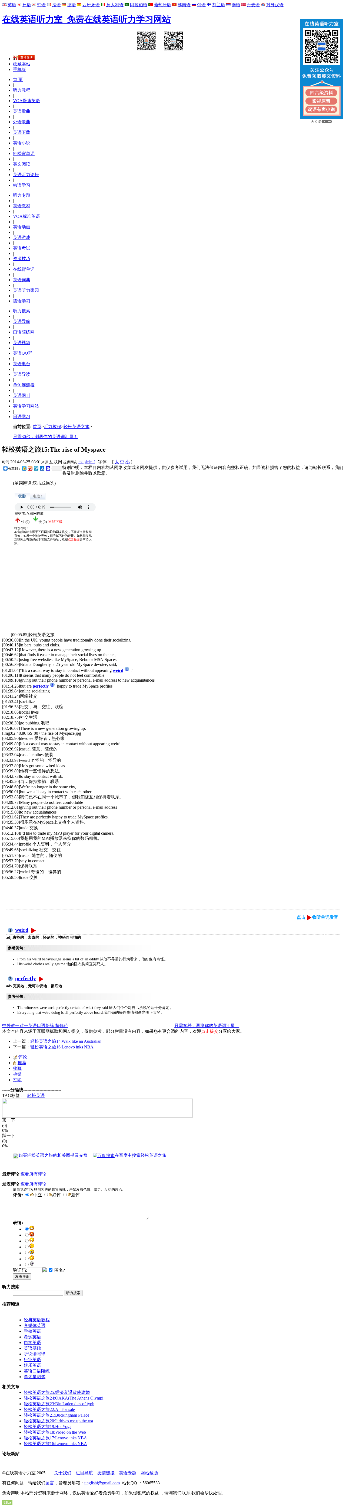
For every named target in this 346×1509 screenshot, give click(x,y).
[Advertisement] (42, 594)
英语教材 (21, 205)
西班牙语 (91, 4)
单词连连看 (24, 385)
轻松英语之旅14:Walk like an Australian (65, 1041)
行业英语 (32, 1359)
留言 (49, 1483)
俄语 (201, 4)
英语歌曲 (21, 111)
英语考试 (21, 248)
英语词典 (21, 279)
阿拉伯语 (138, 4)
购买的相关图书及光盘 (53, 1155)
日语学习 (21, 416)
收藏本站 (21, 63)
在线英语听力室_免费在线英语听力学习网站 (86, 19)
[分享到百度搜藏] (48, 468)
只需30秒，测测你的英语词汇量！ (45, 436)
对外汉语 (275, 4)
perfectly (25, 978)
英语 (12, 4)
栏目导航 (84, 1473)
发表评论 (22, 1276)
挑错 (17, 1074)
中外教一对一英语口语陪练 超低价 (35, 1025)
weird (21, 930)
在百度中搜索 (141, 1155)
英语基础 (32, 1348)
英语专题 (127, 1473)
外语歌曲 (21, 121)
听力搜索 (21, 311)
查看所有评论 (33, 1174)
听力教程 (21, 90)
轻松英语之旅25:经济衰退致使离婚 (57, 1392)
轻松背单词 (24, 153)
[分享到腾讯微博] (36, 468)
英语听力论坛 (26, 174)
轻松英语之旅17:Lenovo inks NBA (55, 1438)
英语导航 (21, 321)
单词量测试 (34, 1376)
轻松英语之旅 (76, 426)
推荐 (22, 1062)
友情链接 (106, 1473)
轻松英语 (36, 1095)
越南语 (184, 4)
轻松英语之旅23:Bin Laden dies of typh (59, 1403)
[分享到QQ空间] (24, 468)
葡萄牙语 (162, 4)
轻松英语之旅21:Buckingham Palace (56, 1415)
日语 (26, 4)
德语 (71, 4)
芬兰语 (218, 4)
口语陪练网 (24, 332)
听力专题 (21, 195)
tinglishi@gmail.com (102, 1483)
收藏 (17, 1068)
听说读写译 (34, 1354)
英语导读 (21, 374)
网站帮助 (149, 1473)
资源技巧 (21, 258)
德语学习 (21, 301)
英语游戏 (21, 237)
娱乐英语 (32, 1365)
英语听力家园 (26, 290)
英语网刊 (21, 395)
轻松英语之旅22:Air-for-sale (49, 1409)
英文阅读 (21, 164)
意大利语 (115, 4)
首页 (37, 426)
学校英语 (32, 1331)
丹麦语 (253, 4)
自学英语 (32, 1342)
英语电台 (21, 363)
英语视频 (21, 342)
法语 (56, 4)
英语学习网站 (26, 406)
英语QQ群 (22, 353)
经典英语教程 (37, 1319)
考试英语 (32, 1337)
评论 (22, 1057)
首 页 (18, 79)
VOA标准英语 (26, 216)
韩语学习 (21, 185)
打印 (17, 1079)
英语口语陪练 (37, 1371)
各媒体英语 (34, 1325)
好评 (56, 1195)
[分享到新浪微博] (30, 468)
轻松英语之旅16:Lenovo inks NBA (62, 1047)
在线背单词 (24, 269)
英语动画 (21, 227)
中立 (37, 1195)
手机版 (19, 69)
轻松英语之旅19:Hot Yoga (47, 1426)
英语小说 (21, 143)
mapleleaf (86, 461)
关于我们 (62, 1473)
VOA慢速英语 (26, 100)
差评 (75, 1195)
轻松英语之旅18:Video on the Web (55, 1432)
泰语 (236, 4)
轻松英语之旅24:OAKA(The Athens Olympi (63, 1398)
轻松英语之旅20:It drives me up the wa (58, 1421)
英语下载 (21, 132)
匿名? (59, 1270)
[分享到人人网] (42, 468)
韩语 (41, 4)
